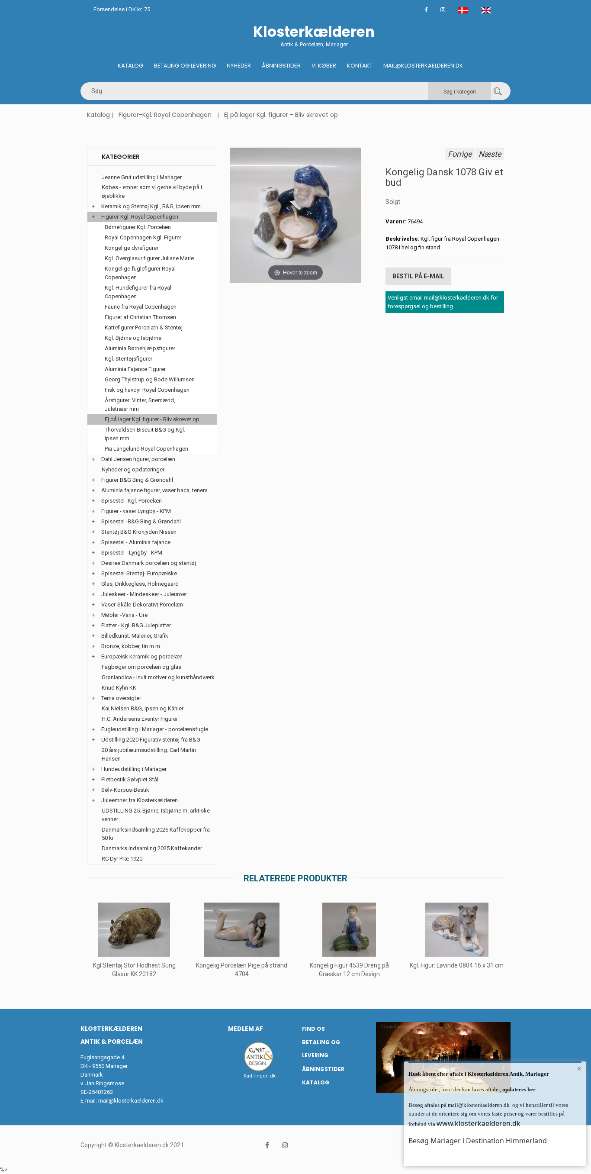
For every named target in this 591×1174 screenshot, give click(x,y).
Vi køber (324, 65)
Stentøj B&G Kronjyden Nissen (139, 532)
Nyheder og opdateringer (133, 469)
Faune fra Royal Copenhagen (141, 306)
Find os (313, 1028)
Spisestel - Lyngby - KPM (131, 552)
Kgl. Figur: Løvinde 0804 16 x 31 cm (457, 965)
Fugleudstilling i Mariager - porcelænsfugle (154, 729)
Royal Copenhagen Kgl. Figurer (143, 237)
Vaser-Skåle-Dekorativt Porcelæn (142, 604)
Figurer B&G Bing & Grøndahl (137, 480)
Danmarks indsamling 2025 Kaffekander (152, 848)
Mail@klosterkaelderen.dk (423, 65)
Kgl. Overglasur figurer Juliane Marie (149, 258)
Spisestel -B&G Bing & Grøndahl (141, 521)
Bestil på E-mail (418, 276)
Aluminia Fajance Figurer (135, 369)
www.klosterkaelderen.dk (478, 1123)
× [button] (579, 1068)
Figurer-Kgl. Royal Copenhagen (165, 114)
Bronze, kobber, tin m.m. (131, 646)
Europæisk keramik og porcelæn (142, 656)
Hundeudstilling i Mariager (134, 769)
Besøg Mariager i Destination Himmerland (477, 1140)
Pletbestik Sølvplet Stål (129, 779)
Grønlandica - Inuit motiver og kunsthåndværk (158, 677)
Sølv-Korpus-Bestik (125, 790)
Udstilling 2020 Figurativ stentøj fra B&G (150, 739)
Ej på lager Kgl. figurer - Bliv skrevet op (281, 114)
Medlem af (245, 1028)
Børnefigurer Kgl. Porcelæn (138, 227)
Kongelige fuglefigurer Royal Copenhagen (140, 273)
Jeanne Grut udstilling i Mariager (142, 177)
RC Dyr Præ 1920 (122, 858)
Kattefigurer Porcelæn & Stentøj (144, 327)
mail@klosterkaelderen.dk (131, 1100)
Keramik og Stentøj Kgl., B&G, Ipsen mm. (151, 206)
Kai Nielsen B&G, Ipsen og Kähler (142, 708)
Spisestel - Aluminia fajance (135, 542)
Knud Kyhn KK (119, 687)
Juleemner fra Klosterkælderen (139, 800)
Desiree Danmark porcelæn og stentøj (148, 563)
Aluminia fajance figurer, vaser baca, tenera (154, 490)
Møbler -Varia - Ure (124, 615)
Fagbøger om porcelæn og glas (141, 667)
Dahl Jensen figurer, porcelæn (138, 459)
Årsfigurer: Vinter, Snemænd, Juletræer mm (140, 404)
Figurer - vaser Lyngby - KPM (136, 511)
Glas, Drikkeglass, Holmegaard (140, 584)
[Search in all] (498, 91)
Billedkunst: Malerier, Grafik (134, 635)
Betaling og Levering (185, 65)
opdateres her (518, 1089)
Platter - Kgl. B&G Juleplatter (136, 625)
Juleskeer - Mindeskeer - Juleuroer (144, 594)
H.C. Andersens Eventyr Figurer (140, 719)
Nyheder (239, 65)
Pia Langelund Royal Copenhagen (146, 448)
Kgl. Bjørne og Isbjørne (133, 338)
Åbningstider (281, 65)
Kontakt (360, 65)
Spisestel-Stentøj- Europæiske (139, 573)
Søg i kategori (459, 92)
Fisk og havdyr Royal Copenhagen (147, 390)
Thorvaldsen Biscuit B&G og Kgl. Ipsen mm (145, 434)
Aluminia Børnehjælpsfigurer (140, 348)
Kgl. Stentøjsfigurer (128, 358)
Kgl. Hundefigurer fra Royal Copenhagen (138, 292)
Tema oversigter (121, 698)
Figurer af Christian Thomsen (140, 317)
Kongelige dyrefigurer (131, 248)
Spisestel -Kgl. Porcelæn (131, 500)
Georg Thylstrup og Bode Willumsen (150, 379)
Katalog (130, 65)
